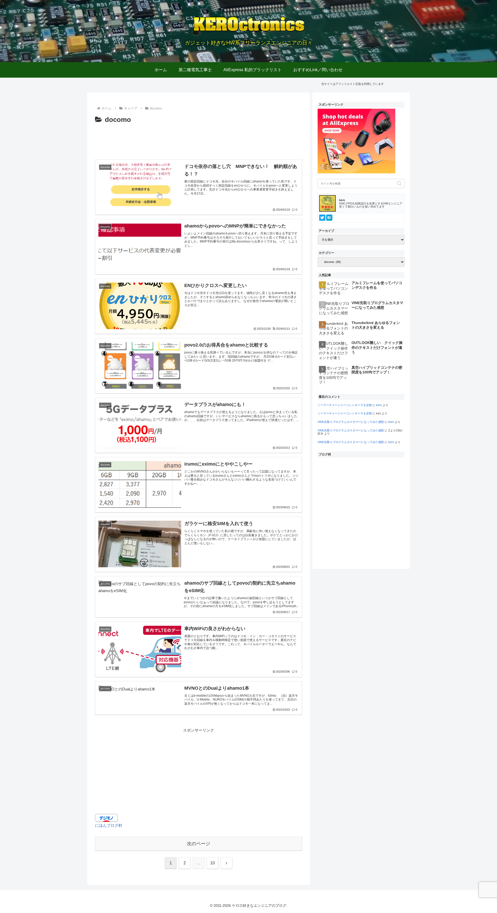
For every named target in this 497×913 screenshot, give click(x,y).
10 (212, 863)
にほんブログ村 (108, 825)
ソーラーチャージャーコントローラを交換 (345, 405)
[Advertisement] (198, 140)
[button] (399, 183)
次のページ (198, 843)
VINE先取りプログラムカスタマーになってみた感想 (351, 421)
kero (379, 405)
